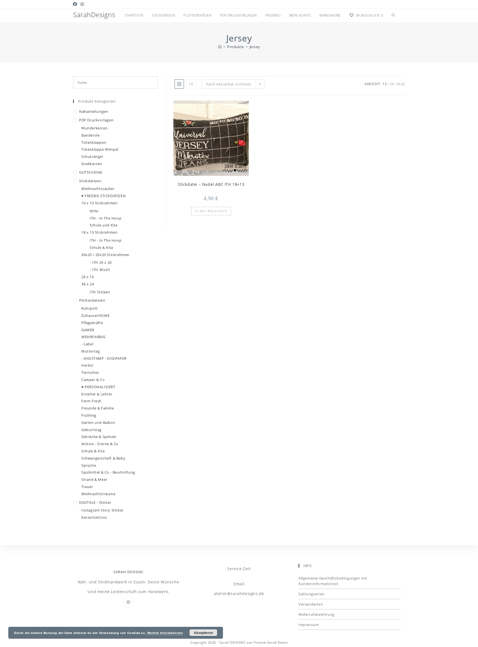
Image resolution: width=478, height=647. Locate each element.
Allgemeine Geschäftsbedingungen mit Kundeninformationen (332, 581)
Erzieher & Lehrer (96, 394)
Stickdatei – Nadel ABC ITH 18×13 (211, 184)
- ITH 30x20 (100, 269)
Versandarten (310, 604)
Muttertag (90, 351)
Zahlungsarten (311, 593)
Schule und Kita (104, 225)
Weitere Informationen (165, 633)
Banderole (90, 135)
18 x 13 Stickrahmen (99, 232)
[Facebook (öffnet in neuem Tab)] (76, 4)
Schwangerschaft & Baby (103, 458)
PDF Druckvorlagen (96, 120)
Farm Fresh (91, 400)
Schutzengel (92, 156)
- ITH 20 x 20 (101, 262)
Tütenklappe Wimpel (99, 149)
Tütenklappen (93, 142)
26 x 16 (87, 276)
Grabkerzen (91, 163)
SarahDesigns (94, 14)
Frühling (88, 415)
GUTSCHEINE (90, 172)
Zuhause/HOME (95, 315)
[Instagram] (128, 601)
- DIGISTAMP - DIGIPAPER (104, 358)
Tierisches (90, 372)
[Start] (220, 46)
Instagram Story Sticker (102, 510)
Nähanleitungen (93, 111)
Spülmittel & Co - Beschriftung (108, 472)
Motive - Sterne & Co (99, 443)
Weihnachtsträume (98, 493)
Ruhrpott (89, 308)
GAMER (87, 329)
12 (385, 84)
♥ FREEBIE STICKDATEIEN (103, 195)
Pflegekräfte (92, 322)
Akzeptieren (203, 632)
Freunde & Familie (97, 408)
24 (392, 84)
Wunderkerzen (94, 128)
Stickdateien (90, 180)
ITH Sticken (100, 291)
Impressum (308, 624)
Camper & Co (93, 379)
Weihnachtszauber (98, 188)
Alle (401, 84)
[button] (231, 107)
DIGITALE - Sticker (95, 502)
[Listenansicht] (191, 84)
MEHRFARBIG (93, 336)
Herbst (87, 365)
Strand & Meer (94, 479)
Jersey (255, 46)
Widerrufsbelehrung (316, 614)
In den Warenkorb (211, 210)
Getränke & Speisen (98, 436)
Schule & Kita (101, 247)
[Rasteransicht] (179, 84)
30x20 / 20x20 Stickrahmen (105, 254)
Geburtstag (91, 429)
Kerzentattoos (94, 517)
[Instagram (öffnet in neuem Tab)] (82, 4)
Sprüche (88, 465)
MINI (94, 210)
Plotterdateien (92, 300)
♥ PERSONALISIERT (98, 386)
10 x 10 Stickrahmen (99, 202)
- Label (87, 343)
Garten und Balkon (98, 422)
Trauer (87, 486)
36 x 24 (87, 283)
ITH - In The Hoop (105, 218)
